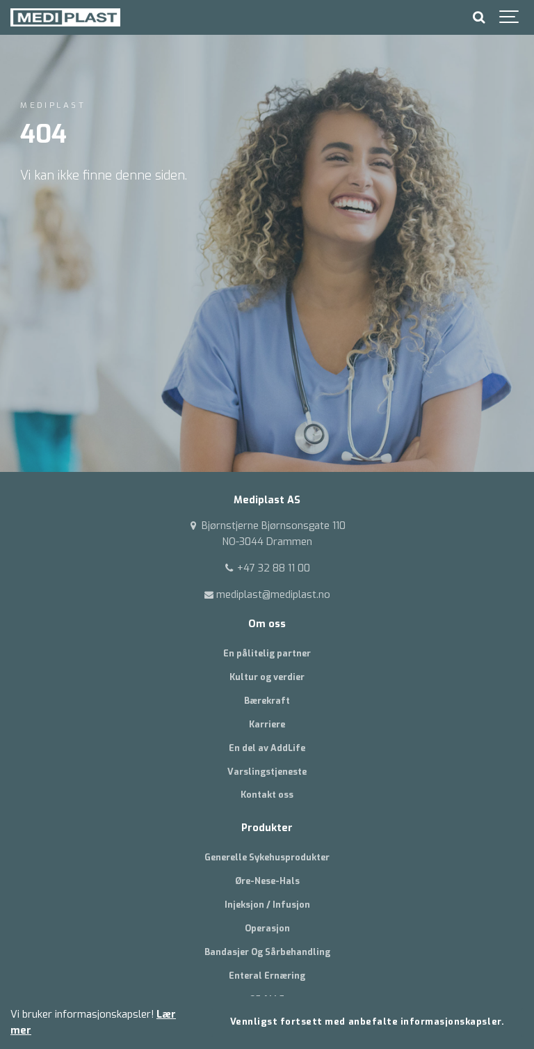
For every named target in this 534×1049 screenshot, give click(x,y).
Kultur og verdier (267, 677)
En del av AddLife (267, 748)
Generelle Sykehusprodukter (267, 857)
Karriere (267, 724)
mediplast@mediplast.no (271, 594)
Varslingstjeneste (267, 772)
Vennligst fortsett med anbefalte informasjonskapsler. (367, 1021)
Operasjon (267, 928)
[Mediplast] (65, 17)
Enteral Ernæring (267, 975)
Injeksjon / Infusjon (267, 904)
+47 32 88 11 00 (272, 568)
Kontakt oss (267, 794)
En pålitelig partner (267, 653)
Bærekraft (267, 701)
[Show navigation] (510, 17)
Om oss (267, 624)
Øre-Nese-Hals (267, 881)
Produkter (267, 828)
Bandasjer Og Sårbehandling (267, 952)
